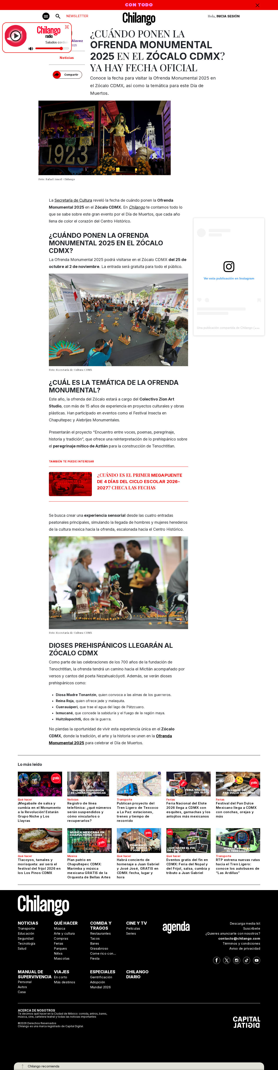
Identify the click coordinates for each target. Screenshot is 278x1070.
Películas (133, 928)
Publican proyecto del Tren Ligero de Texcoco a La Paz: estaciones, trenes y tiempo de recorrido (137, 812)
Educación (26, 933)
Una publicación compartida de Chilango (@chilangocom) (236, 327)
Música (72, 856)
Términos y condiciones (241, 943)
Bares (94, 943)
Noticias (67, 58)
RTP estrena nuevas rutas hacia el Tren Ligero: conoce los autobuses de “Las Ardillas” (238, 866)
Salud (22, 948)
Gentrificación (101, 977)
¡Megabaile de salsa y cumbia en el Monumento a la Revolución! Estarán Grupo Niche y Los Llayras (39, 812)
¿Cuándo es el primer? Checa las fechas (139, 481)
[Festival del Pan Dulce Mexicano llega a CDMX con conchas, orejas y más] (238, 784)
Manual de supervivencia (35, 974)
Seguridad (26, 938)
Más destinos (64, 982)
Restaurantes (100, 933)
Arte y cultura (64, 933)
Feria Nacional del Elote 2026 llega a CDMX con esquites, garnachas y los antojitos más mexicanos (188, 809)
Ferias (170, 799)
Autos (22, 987)
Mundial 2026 (100, 987)
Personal (24, 982)
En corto (60, 977)
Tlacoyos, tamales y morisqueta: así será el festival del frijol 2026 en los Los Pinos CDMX (39, 866)
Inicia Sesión (228, 16)
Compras (61, 938)
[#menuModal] (46, 16)
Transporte (124, 799)
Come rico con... (103, 953)
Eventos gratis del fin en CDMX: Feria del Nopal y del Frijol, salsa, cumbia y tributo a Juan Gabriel (188, 866)
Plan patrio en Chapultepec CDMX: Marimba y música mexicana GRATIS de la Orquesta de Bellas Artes (89, 868)
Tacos (95, 938)
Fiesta (95, 958)
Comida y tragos (101, 926)
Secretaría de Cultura (73, 200)
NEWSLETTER (77, 16)
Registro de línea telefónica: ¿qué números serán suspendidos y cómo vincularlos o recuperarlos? (89, 812)
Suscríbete (251, 928)
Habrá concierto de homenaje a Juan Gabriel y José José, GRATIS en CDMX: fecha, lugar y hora (138, 868)
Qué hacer (25, 799)
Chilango (137, 207)
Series (131, 933)
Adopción (97, 982)
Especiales (102, 971)
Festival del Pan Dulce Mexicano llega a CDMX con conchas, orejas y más (236, 809)
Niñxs (58, 953)
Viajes (61, 971)
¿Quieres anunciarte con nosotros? (232, 933)
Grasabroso (99, 948)
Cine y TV (136, 923)
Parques (60, 948)
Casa (22, 992)
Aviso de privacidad (244, 948)
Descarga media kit (245, 923)
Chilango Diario (137, 974)
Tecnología (26, 943)
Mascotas (62, 958)
